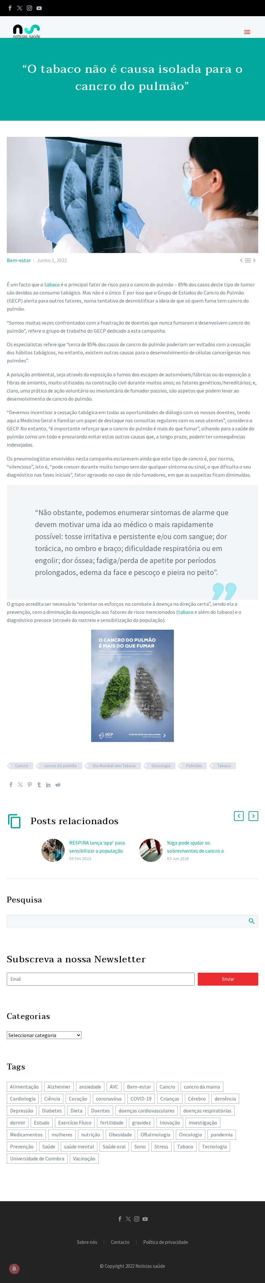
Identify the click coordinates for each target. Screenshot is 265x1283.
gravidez (141, 1122)
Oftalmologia (155, 1134)
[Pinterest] (29, 784)
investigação (203, 1122)
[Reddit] (57, 784)
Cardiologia (23, 1098)
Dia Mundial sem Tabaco (114, 766)
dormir (17, 1122)
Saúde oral (114, 1146)
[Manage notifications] (14, 1269)
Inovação (170, 1122)
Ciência (52, 1098)
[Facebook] (10, 8)
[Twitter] (20, 8)
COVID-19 (141, 1098)
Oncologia (161, 766)
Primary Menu (247, 32)
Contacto (120, 1242)
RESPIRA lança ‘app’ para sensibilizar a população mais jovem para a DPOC (97, 850)
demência (225, 1098)
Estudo (41, 1122)
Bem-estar (19, 260)
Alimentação (24, 1086)
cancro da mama (202, 1086)
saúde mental (79, 1146)
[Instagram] (29, 8)
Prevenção (22, 1146)
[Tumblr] (39, 784)
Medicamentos (26, 1134)
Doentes (100, 1110)
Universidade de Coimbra (37, 1158)
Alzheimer (59, 1086)
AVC (114, 1086)
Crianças (169, 1098)
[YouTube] (39, 8)
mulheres (61, 1134)
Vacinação (84, 1158)
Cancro (21, 766)
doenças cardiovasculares (147, 1110)
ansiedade (90, 1086)
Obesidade (120, 1134)
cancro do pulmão (60, 766)
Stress (161, 1146)
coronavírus (109, 1098)
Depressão (21, 1110)
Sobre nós (87, 1242)
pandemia (222, 1134)
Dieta (76, 1110)
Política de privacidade (165, 1242)
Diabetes (52, 1110)
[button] (239, 816)
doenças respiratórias (207, 1110)
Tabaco (224, 766)
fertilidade (111, 1122)
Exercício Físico (74, 1122)
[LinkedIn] (48, 784)
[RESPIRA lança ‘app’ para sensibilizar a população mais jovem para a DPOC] (55, 850)
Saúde (48, 1146)
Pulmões (194, 766)
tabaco (52, 284)
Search (251, 921)
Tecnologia (214, 1146)
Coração (78, 1098)
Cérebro (197, 1098)
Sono (140, 1146)
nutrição (90, 1134)
